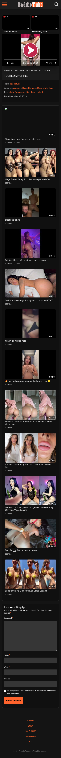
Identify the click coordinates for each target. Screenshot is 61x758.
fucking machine (22, 92)
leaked (40, 92)
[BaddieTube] (30, 4)
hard (33, 92)
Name (7, 655)
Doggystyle (42, 88)
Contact (30, 721)
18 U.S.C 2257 (30, 731)
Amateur (17, 88)
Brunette (32, 88)
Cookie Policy (30, 736)
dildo (11, 92)
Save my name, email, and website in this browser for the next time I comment (31, 692)
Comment (8, 618)
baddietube (15, 84)
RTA (30, 742)
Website (7, 679)
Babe (24, 88)
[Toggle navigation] (4, 4)
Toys (51, 88)
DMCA (30, 726)
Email (6, 667)
